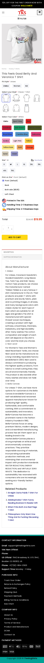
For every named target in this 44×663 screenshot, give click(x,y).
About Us (8, 615)
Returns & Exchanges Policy (17, 584)
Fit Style (9, 81)
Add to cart (14, 237)
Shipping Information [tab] (13, 257)
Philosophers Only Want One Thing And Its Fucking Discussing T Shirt (23, 517)
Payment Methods (13, 596)
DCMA (7, 630)
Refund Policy (10, 588)
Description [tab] (9, 252)
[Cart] (39, 12)
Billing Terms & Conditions (16, 600)
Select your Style (16, 92)
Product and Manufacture (16, 626)
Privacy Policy (10, 618)
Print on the (14, 177)
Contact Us (9, 634)
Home (4, 69)
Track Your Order (12, 580)
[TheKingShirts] (22, 12)
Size (22, 160)
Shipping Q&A (10, 592)
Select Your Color (13, 117)
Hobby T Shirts (14, 69)
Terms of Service (12, 622)
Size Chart (9, 603)
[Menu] (3, 12)
